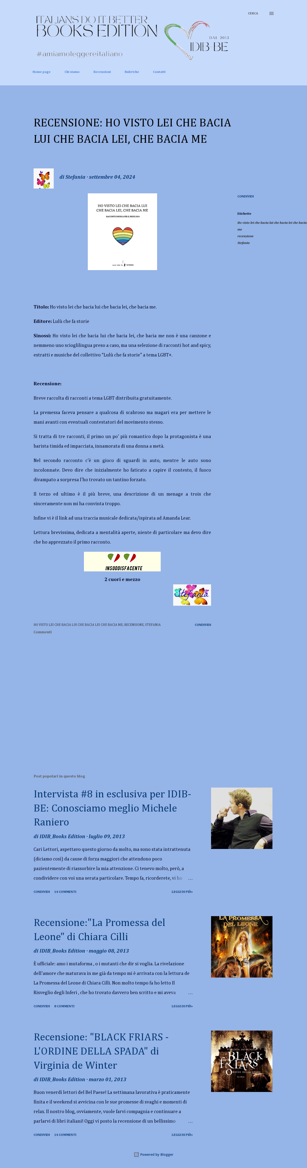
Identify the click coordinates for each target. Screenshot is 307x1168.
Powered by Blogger (156, 1154)
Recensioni (102, 72)
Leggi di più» (182, 892)
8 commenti (64, 1006)
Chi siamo (72, 72)
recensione (245, 236)
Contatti (159, 72)
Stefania (243, 243)
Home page (42, 72)
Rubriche (132, 72)
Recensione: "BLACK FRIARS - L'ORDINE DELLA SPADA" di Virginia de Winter (101, 1051)
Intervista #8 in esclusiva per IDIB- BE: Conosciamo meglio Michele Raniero (112, 808)
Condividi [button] (245, 196)
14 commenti (65, 892)
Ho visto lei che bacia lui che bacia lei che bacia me (272, 226)
